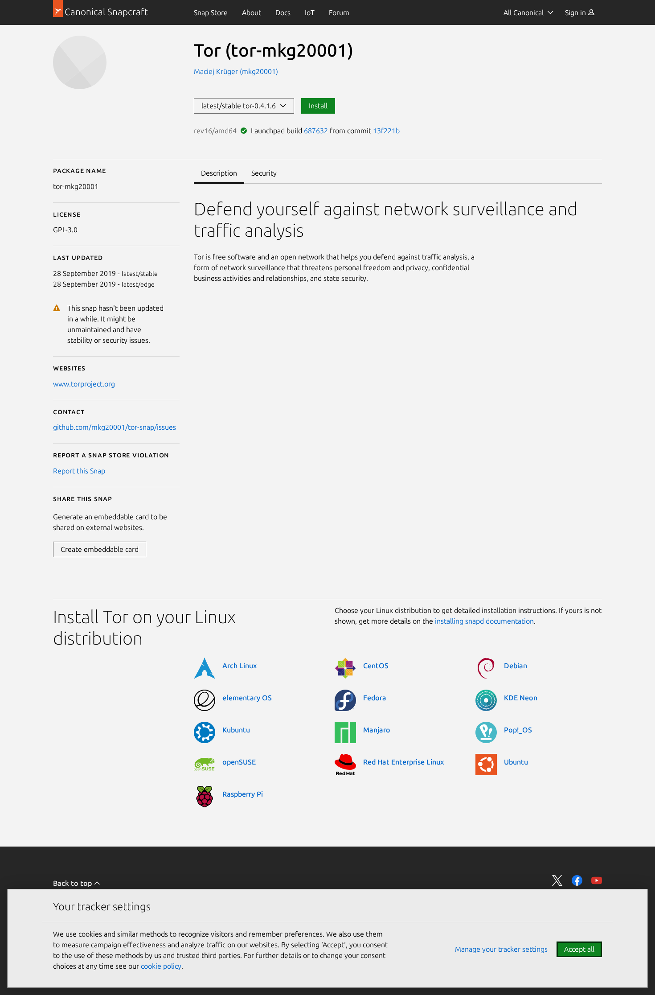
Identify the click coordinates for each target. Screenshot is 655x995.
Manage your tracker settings (501, 949)
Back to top (73, 883)
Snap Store (211, 12)
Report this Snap (79, 471)
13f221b (386, 131)
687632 (316, 131)
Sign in (576, 12)
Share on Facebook (577, 880)
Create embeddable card (100, 549)
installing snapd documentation (484, 621)
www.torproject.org (84, 384)
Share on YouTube (596, 880)
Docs (283, 12)
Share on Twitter (557, 880)
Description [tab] (219, 173)
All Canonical (524, 12)
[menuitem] (211, 12)
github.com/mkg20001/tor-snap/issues (114, 427)
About (251, 12)
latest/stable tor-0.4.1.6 (240, 106)
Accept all (579, 949)
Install (318, 106)
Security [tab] (264, 173)
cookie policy (161, 966)
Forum (339, 12)
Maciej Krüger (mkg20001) (236, 71)
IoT (310, 12)
